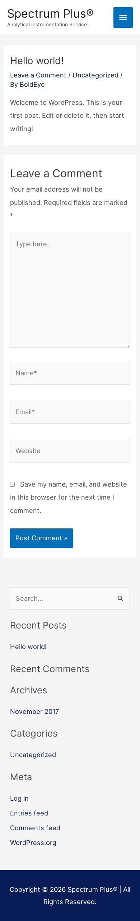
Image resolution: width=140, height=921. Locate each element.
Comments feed (35, 828)
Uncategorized (95, 75)
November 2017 (34, 711)
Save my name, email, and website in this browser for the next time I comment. (68, 497)
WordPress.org (33, 842)
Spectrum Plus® (50, 13)
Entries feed (29, 813)
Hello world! (28, 646)
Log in (19, 798)
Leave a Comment (38, 75)
